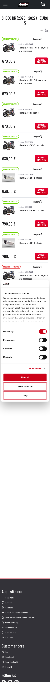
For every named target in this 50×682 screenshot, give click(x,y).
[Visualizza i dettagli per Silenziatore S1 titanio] (8, 112)
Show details (35, 368)
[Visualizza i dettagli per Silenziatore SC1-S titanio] (8, 177)
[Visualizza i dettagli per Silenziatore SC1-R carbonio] (8, 209)
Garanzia (9, 607)
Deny (25, 395)
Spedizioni (9, 657)
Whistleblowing (11, 622)
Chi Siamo (9, 637)
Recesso (8, 602)
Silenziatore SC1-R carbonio (31, 210)
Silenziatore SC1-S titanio (30, 177)
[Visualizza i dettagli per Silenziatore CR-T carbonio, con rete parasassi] (8, 47)
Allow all (25, 377)
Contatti (8, 667)
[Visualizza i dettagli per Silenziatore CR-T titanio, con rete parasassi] (8, 79)
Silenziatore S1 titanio (28, 112)
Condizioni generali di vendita (17, 612)
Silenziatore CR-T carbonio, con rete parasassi (33, 49)
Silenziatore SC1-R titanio (30, 242)
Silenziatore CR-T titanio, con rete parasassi (32, 82)
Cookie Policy (10, 632)
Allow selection (25, 386)
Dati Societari (11, 627)
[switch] (43, 340)
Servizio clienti (11, 662)
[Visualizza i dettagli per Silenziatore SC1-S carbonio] (8, 144)
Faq (6, 652)
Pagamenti (9, 597)
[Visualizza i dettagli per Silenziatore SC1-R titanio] (8, 242)
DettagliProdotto (41, 61)
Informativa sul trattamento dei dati (20, 617)
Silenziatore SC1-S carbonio (31, 145)
